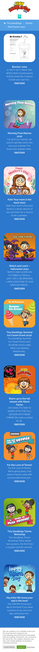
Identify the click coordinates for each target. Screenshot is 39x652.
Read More (31, 647)
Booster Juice (19, 66)
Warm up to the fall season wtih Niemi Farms (19, 401)
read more (19, 83)
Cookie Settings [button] (9, 647)
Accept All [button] (21, 647)
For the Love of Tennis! (19, 465)
